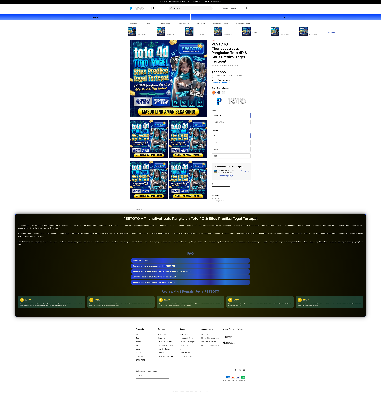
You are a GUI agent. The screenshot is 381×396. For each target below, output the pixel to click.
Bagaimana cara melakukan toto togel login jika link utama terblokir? (161, 271)
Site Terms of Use (186, 356)
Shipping (223, 75)
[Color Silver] (223, 92)
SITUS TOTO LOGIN (220, 24)
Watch (138, 345)
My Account (184, 334)
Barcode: (226, 65)
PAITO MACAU (219, 122)
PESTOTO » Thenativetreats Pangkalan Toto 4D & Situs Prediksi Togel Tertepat (190, 1)
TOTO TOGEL (166, 24)
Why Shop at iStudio (208, 341)
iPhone (138, 341)
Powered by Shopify (239, 380)
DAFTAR (285, 17)
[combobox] (191, 8)
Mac (137, 334)
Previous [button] (131, 2)
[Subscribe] (166, 376)
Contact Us (184, 345)
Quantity (215, 184)
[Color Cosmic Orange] (214, 93)
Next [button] (250, 2)
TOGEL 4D (201, 24)
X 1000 (216, 136)
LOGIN (95, 17)
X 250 (216, 142)
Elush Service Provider (166, 345)
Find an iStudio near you (210, 338)
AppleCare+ (162, 334)
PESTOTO (133, 24)
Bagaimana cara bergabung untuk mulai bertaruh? (153, 282)
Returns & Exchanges (187, 341)
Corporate (161, 338)
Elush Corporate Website (210, 345)
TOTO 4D (149, 24)
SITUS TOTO (184, 24)
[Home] (137, 8)
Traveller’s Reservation (166, 356)
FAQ (181, 349)
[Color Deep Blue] (218, 92)
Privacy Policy (185, 353)
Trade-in (161, 353)
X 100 (216, 149)
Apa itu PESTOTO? (140, 260)
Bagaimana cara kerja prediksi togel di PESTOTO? (153, 266)
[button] (133, 24)
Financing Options (164, 349)
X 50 (215, 156)
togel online (218, 115)
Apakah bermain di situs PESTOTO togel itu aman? (154, 277)
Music (138, 349)
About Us (204, 334)
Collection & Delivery (187, 338)
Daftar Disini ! (216, 1)
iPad (137, 338)
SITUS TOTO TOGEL (243, 24)
